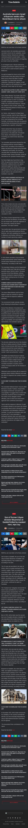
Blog (14, 10)
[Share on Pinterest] (12, 28)
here (13, 430)
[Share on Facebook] (3, 28)
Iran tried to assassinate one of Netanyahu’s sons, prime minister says (12, 477)
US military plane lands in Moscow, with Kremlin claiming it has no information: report (13, 446)
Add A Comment (14, 502)
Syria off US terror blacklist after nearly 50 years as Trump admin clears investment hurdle (14, 465)
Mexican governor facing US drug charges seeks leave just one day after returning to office (14, 490)
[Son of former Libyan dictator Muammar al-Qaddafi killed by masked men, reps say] (14, 544)
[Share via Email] (25, 28)
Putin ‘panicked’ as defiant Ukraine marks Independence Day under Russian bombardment (13, 471)
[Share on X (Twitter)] (8, 28)
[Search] (26, 2)
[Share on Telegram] (20, 28)
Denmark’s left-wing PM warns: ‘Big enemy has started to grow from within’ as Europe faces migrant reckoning (13, 453)
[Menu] (2, 2)
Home (2, 6)
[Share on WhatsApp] (16, 28)
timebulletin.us (11, 22)
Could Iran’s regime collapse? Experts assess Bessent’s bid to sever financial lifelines (13, 459)
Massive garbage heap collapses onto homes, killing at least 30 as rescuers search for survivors (13, 484)
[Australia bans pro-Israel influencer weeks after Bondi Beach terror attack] (14, 38)
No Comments (12, 24)
